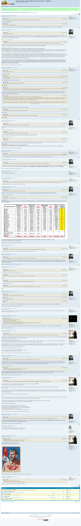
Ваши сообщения (47, 516)
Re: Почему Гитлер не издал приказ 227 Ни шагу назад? (9, 15)
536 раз (74, 70)
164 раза (74, 181)
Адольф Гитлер (7, 496)
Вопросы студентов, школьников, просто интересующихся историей (26, 490)
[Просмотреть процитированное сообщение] (7, 18)
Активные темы (33, 516)
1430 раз (74, 344)
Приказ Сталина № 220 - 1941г (9, 491)
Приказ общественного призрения (10, 489)
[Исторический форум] (8, 2)
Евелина (5, 358)
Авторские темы (18, 494)
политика (13, 60)
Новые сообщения (40, 516)
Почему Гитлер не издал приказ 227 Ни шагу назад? (14, 12)
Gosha (5, 70)
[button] (75, 14)
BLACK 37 (5, 333)
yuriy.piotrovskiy (6, 318)
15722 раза (74, 167)
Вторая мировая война (33, 12)
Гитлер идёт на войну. (8, 498)
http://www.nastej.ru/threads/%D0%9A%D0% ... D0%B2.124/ (11, 347)
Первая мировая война (20, 499)
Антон (5, 32)
